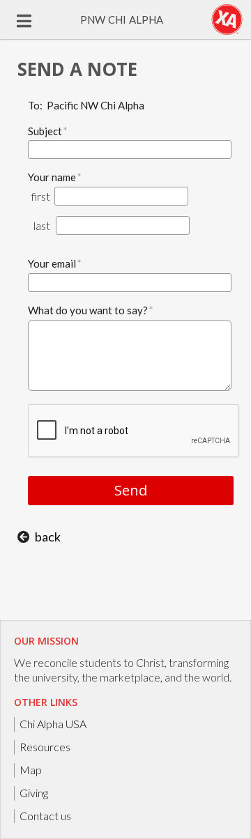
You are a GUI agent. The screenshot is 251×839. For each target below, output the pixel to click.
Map (31, 769)
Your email (55, 263)
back (48, 536)
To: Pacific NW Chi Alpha (86, 105)
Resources (45, 746)
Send (130, 490)
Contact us (45, 815)
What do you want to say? (90, 309)
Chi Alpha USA (53, 723)
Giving (34, 792)
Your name (55, 176)
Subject (48, 130)
